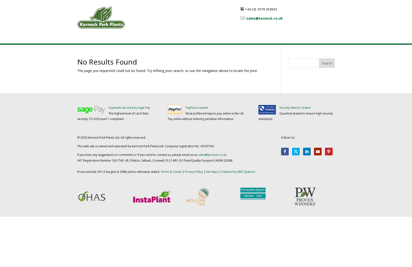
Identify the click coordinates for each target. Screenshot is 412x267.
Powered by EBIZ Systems (238, 172)
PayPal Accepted (197, 108)
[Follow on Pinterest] (329, 151)
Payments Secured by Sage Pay (129, 108)
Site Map (211, 172)
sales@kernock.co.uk (264, 18)
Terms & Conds (171, 172)
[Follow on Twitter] (296, 151)
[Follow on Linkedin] (307, 151)
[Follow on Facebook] (285, 151)
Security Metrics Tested (294, 108)
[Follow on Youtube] (318, 151)
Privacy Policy (194, 172)
